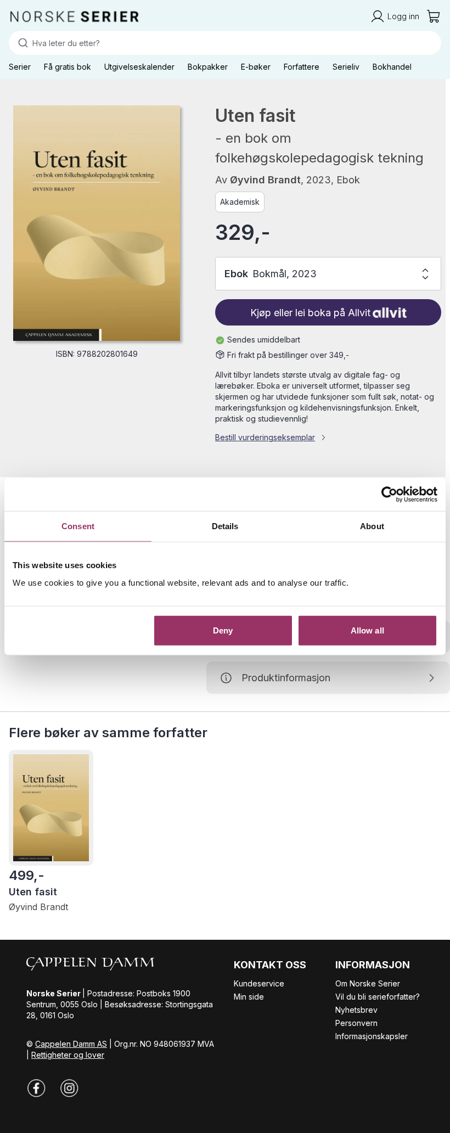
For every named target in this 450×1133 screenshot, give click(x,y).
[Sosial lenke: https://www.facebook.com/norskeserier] (36, 1088)
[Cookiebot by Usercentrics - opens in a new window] (389, 494)
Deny (223, 630)
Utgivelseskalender (139, 66)
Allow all (367, 630)
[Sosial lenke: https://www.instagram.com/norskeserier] (69, 1088)
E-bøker (256, 66)
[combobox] (225, 43)
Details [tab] (225, 526)
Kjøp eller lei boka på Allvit (310, 312)
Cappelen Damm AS (71, 1043)
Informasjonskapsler (371, 1036)
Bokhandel (392, 66)
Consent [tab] (77, 526)
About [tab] (372, 526)
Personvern (356, 1023)
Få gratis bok (67, 66)
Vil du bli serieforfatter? (377, 996)
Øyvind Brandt (265, 180)
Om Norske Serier (367, 983)
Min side (249, 996)
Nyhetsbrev (356, 1009)
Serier (20, 66)
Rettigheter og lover (67, 1054)
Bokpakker (208, 66)
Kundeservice (259, 983)
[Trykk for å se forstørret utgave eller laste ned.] (96, 223)
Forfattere (301, 66)
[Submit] (20, 43)
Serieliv (346, 66)
